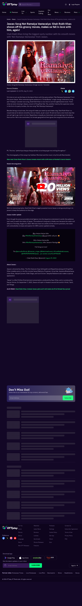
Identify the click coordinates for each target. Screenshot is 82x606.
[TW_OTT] (7, 539)
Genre (20, 543)
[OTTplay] (9, 4)
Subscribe (68, 399)
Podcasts (52, 527)
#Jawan (36, 255)
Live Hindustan (31, 574)
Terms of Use (68, 533)
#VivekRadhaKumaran (60, 252)
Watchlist (36, 527)
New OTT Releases (23, 546)
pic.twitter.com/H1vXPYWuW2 (50, 255)
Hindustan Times (17, 574)
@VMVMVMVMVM (27, 255)
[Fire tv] (51, 559)
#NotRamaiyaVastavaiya (33, 237)
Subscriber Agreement (71, 530)
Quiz (50, 543)
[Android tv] (37, 559)
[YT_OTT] (15, 539)
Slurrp (77, 574)
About (51, 540)
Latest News (37, 530)
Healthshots (68, 574)
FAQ (66, 540)
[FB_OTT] (3, 539)
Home (20, 530)
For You (20, 527)
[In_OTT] (11, 539)
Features (36, 546)
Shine (60, 574)
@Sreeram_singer (34, 252)
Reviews (36, 533)
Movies (20, 533)
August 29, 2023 (50, 259)
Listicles (36, 537)
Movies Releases (39, 543)
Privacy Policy (69, 537)
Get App (51, 537)
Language (21, 540)
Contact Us (68, 527)
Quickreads (37, 540)
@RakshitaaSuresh (46, 252)
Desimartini (51, 574)
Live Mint (42, 574)
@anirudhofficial (21, 252)
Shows (20, 537)
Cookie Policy (53, 533)
